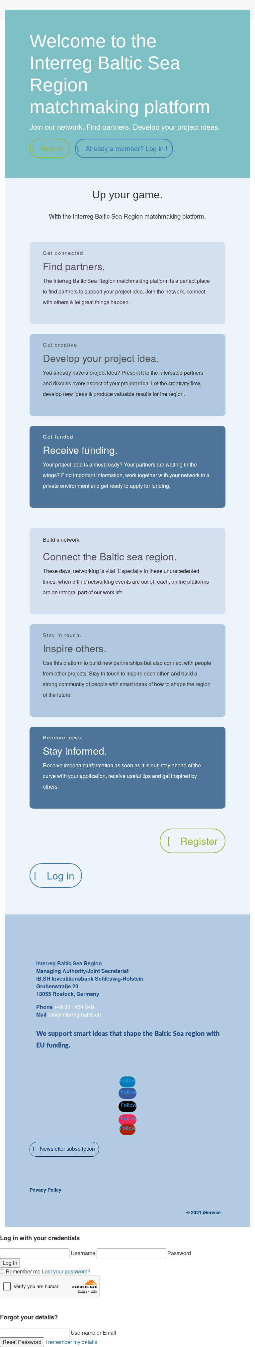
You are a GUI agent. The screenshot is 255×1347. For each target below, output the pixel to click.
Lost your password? (66, 1271)
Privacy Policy (45, 1189)
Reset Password (22, 1342)
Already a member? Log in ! (127, 148)
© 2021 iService (203, 1212)
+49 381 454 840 (74, 1007)
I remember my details (71, 1342)
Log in (60, 875)
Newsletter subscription (67, 1148)
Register (52, 148)
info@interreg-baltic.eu (74, 1014)
